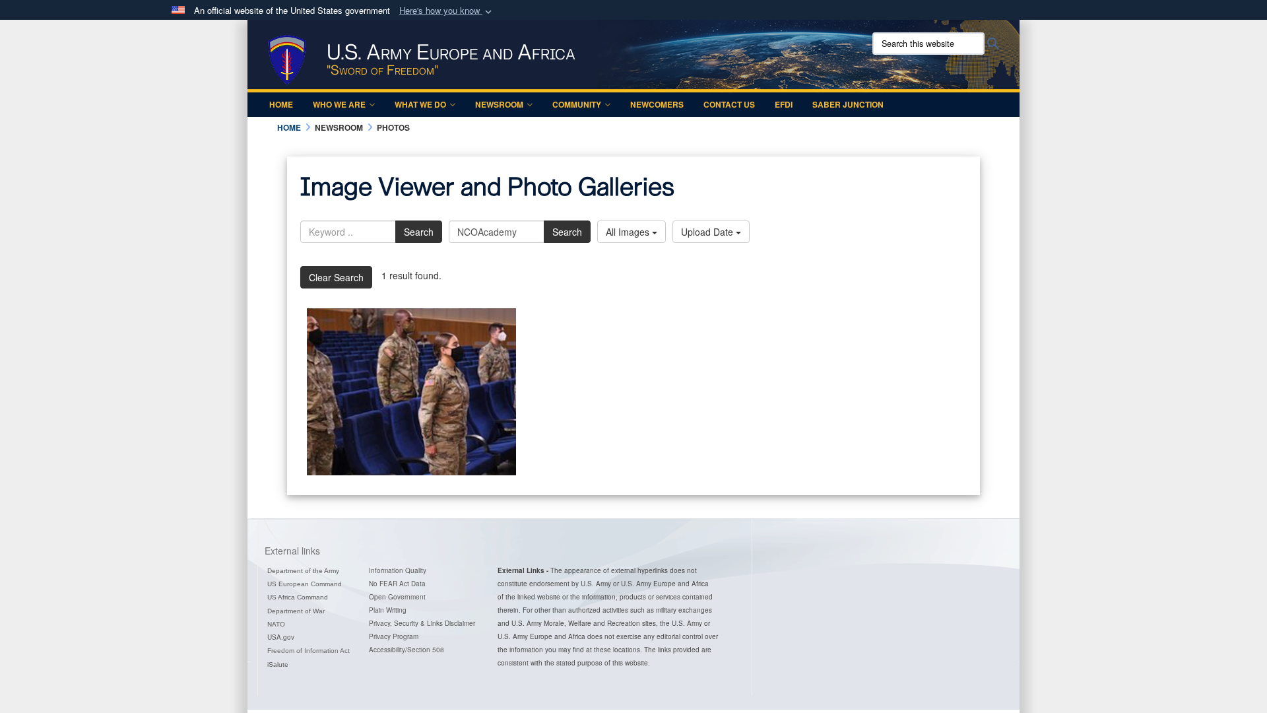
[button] (446, 11)
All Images (629, 231)
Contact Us (729, 104)
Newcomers (657, 104)
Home (281, 104)
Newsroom (499, 104)
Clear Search (336, 277)
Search (419, 231)
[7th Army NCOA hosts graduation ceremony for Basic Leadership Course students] (411, 391)
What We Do (420, 104)
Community (576, 104)
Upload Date (708, 231)
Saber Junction (848, 104)
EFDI (784, 104)
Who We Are (339, 104)
